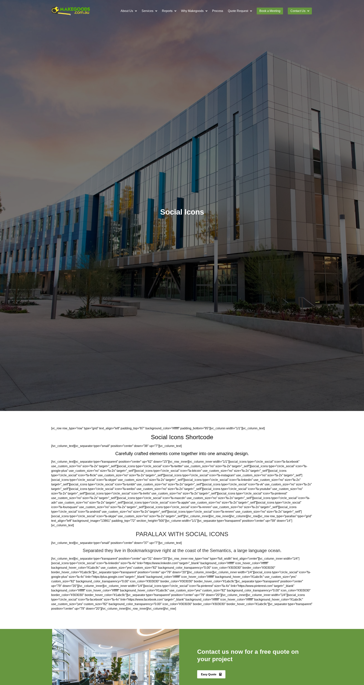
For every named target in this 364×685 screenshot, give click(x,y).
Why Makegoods (192, 10)
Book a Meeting (269, 10)
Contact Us (297, 10)
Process (217, 10)
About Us (127, 10)
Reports (167, 10)
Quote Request (238, 10)
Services (147, 10)
